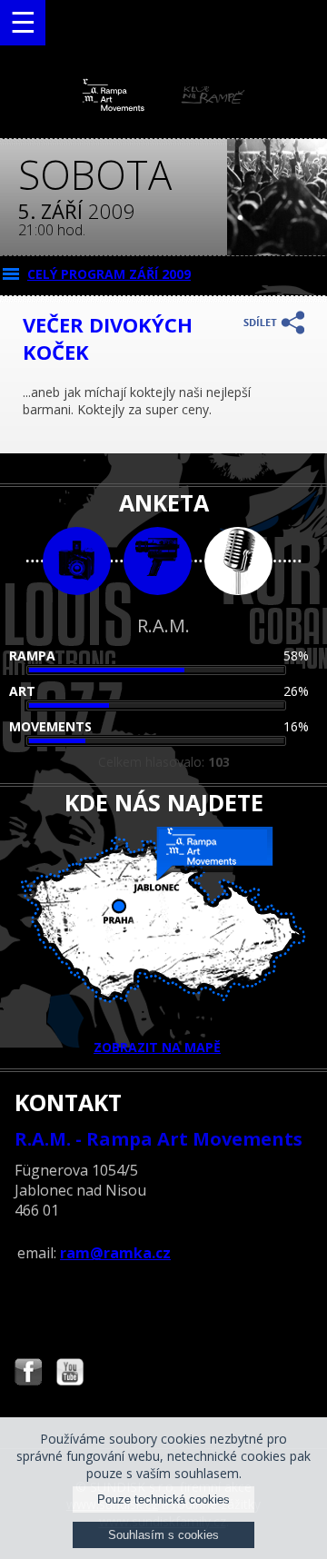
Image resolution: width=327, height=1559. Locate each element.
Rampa (32, 655)
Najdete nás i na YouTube (70, 1374)
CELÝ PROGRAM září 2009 (109, 274)
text (238, 561)
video (158, 561)
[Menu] (22, 22)
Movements (50, 726)
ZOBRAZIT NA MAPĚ (157, 1047)
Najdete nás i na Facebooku (28, 1374)
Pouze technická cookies (163, 1499)
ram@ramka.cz (115, 1253)
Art (22, 691)
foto (77, 561)
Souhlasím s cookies (163, 1535)
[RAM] (163, 106)
